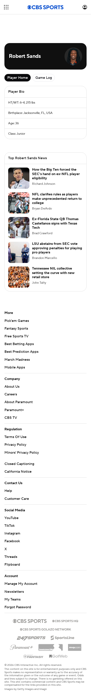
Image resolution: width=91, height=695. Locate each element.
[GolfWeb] (58, 656)
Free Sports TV (16, 336)
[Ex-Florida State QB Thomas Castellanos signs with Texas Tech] (18, 227)
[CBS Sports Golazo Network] (45, 629)
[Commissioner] (50, 646)
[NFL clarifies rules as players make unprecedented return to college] (18, 202)
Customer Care (16, 499)
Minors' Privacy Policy (21, 452)
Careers (10, 394)
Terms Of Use (15, 437)
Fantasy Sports (16, 328)
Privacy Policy (15, 444)
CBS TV (10, 417)
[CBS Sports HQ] (65, 620)
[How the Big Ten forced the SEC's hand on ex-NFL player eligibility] (18, 178)
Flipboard (12, 564)
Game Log (43, 78)
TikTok (9, 525)
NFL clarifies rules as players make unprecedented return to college (57, 198)
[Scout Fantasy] (33, 656)
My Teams (12, 599)
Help (8, 491)
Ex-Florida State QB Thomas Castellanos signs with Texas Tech (55, 223)
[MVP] (74, 646)
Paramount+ (14, 410)
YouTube (11, 518)
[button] (6, 7)
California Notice (18, 471)
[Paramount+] (21, 646)
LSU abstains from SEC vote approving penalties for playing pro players (57, 248)
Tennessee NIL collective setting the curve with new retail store (53, 272)
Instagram (12, 533)
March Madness (17, 359)
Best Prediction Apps (21, 351)
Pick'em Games (16, 321)
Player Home (17, 78)
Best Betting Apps (19, 344)
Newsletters (14, 591)
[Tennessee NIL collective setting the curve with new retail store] (18, 277)
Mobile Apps (14, 367)
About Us (11, 386)
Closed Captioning (19, 464)
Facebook (12, 541)
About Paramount (18, 402)
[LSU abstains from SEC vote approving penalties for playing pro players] (18, 252)
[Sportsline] (62, 637)
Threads (10, 557)
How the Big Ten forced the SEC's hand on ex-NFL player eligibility (56, 173)
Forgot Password (17, 607)
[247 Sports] (31, 637)
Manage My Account (20, 584)
